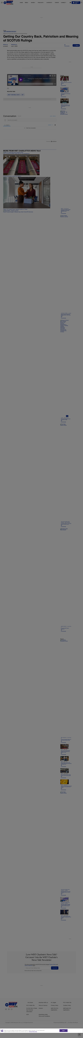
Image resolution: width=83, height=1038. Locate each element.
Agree (63, 1030)
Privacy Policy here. (33, 1031)
